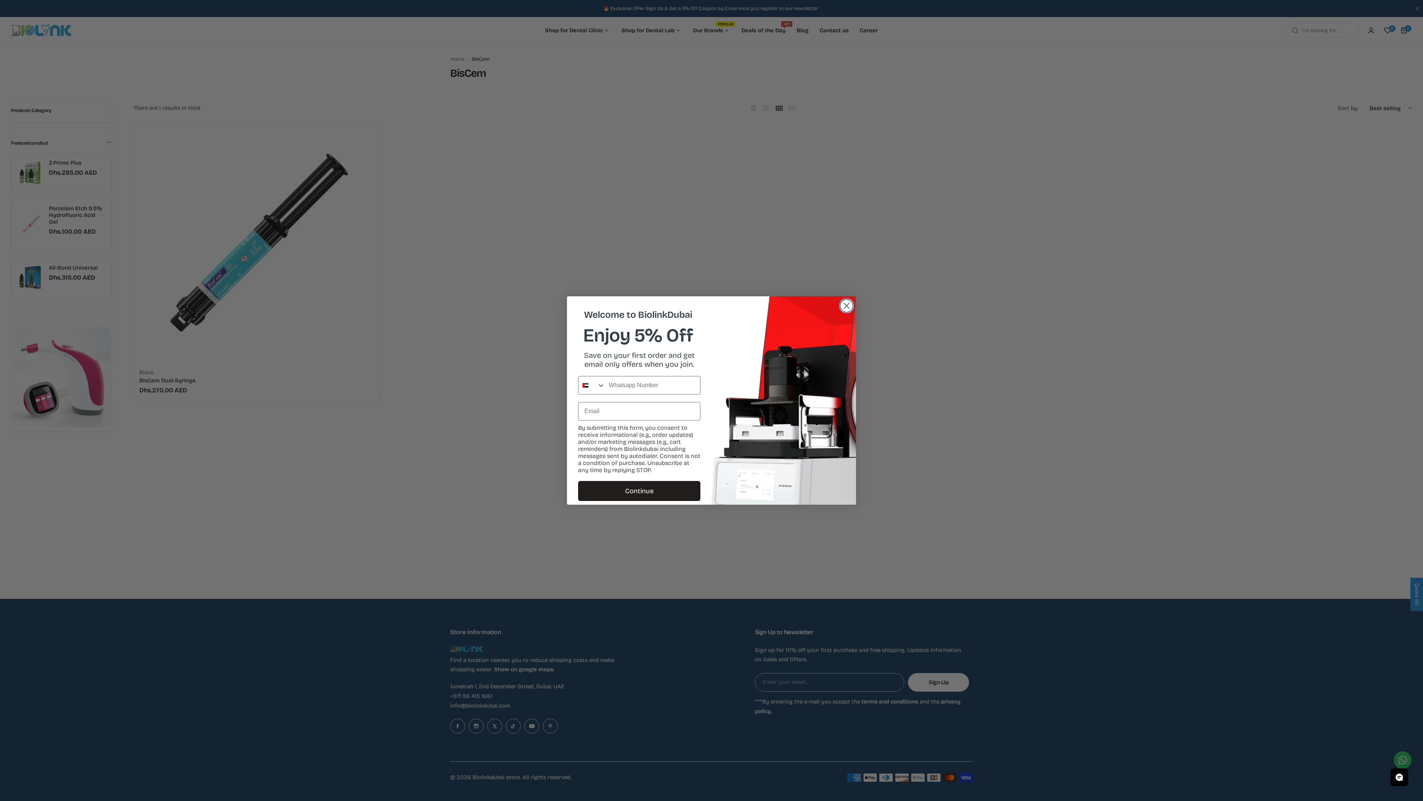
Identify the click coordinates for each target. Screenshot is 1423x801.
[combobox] (591, 385)
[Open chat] (1399, 777)
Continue (639, 491)
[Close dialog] (846, 305)
